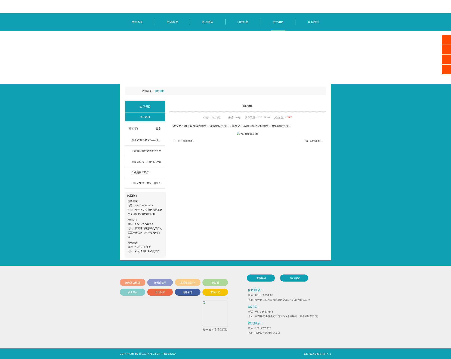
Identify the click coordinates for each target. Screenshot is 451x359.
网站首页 (147, 90)
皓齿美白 (133, 292)
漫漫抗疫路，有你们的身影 (146, 161)
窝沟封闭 (215, 292)
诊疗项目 (160, 90)
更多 (158, 128)
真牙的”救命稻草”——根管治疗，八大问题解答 (147, 140)
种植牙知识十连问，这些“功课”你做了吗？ (147, 183)
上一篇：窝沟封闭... (184, 141)
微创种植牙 (160, 282)
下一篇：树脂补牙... (311, 141)
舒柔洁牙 (160, 292)
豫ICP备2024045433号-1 (317, 353)
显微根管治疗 (187, 282)
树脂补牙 (188, 292)
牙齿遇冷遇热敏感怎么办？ (146, 150)
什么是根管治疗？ (141, 172)
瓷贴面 (215, 282)
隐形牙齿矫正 (132, 282)
